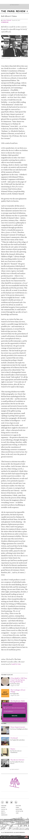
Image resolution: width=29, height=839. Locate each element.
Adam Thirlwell (7, 20)
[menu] (27, 11)
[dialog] (14, 713)
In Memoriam (4, 22)
